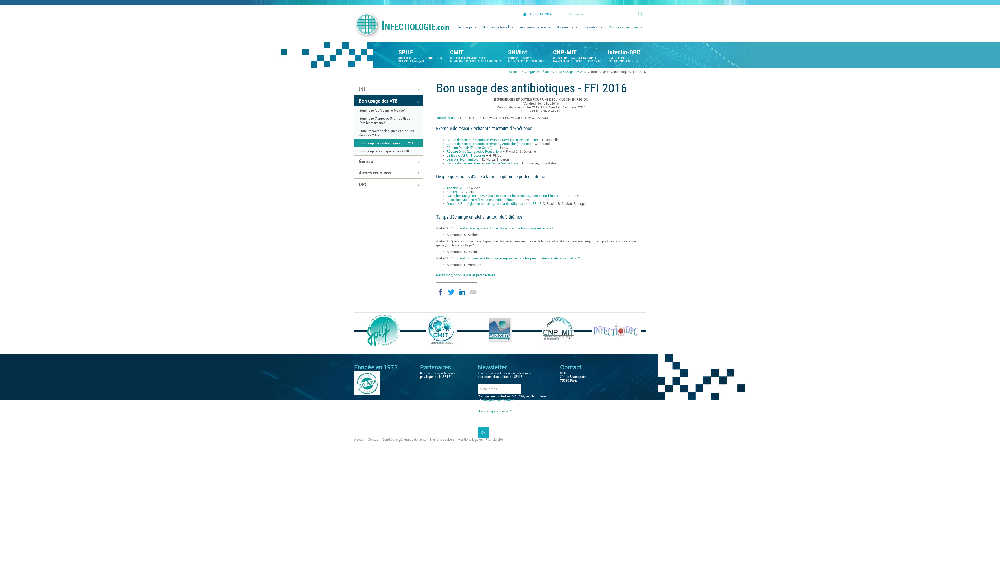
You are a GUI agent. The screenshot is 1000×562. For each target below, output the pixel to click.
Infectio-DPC (624, 52)
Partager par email (473, 292)
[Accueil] (401, 25)
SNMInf (517, 52)
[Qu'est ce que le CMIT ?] (441, 330)
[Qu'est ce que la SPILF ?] (383, 330)
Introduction (446, 118)
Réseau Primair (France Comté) (470, 148)
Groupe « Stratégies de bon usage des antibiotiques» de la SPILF (494, 204)
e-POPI (452, 192)
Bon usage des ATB (572, 71)
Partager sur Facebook (440, 292)
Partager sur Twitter (451, 292)
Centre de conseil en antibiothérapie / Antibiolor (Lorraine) (489, 144)
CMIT (457, 52)
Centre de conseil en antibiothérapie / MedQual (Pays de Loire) (492, 140)
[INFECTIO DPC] (616, 330)
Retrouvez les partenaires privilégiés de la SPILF (437, 375)
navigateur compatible (498, 400)
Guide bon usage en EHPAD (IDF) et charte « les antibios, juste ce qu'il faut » (502, 196)
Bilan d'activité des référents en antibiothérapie (481, 200)
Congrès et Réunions (539, 71)
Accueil (514, 71)
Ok (640, 13)
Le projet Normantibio (463, 159)
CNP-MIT (565, 52)
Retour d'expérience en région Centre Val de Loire (483, 163)
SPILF (405, 52)
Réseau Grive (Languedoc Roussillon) (475, 152)
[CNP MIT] (558, 330)
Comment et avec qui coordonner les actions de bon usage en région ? (502, 228)
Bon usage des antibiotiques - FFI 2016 (618, 71)
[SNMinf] (500, 330)
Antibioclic (455, 188)
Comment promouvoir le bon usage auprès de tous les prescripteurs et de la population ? (515, 258)
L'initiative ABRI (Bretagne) (466, 155)
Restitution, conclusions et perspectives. (466, 275)
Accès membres (541, 14)
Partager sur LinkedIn (462, 292)
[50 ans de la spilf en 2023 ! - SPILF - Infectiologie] (367, 383)
